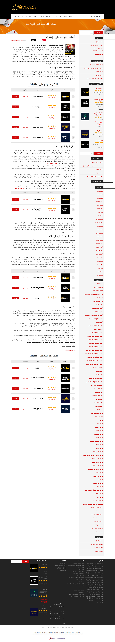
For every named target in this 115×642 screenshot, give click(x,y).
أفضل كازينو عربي (98, 311)
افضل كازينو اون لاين (97, 332)
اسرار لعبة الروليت (98, 329)
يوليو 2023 (100, 226)
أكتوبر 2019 (99, 271)
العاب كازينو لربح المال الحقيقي (94, 381)
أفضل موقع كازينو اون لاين (95, 318)
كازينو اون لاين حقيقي (97, 462)
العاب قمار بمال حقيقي (90, 579)
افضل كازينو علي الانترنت (96, 45)
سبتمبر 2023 (99, 219)
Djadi (22, 40)
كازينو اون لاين (99, 448)
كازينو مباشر (99, 493)
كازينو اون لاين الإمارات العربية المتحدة (93, 455)
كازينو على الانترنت (15, 40)
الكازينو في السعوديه (97, 395)
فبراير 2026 (100, 191)
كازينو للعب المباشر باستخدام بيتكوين (93, 68)
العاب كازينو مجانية (51, 163)
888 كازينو (100, 283)
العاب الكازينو (99, 371)
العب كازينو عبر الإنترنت (97, 385)
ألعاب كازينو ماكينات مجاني (95, 325)
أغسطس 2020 (99, 254)
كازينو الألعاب (99, 71)
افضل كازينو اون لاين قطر (96, 346)
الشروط (44, 627)
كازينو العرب (99, 437)
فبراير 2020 (100, 264)
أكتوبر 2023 (99, 215)
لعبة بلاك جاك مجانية (97, 518)
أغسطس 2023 (99, 222)
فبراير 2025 (100, 198)
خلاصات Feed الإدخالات (97, 544)
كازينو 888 (100, 423)
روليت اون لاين (99, 406)
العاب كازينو (99, 374)
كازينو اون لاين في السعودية (95, 469)
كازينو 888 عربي (98, 427)
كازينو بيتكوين (99, 54)
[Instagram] (94, 16)
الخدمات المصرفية (97, 50)
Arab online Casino (80, 582)
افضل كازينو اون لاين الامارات (95, 336)
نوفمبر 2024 (99, 201)
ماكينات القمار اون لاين (97, 528)
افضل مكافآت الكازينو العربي (95, 357)
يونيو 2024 (100, 205)
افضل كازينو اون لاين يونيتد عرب (94, 350)
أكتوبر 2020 (99, 247)
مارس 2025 (99, 194)
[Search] (92, 16)
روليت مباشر (100, 409)
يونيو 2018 (100, 275)
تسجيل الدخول (99, 540)
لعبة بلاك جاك (99, 511)
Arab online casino (98, 287)
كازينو (101, 420)
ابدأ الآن (15, 96)
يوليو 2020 (100, 257)
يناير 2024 (100, 212)
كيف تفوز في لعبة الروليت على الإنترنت (93, 504)
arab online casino (90, 563)
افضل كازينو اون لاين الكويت (95, 339)
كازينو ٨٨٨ (100, 497)
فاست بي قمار (99, 416)
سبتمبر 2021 (99, 233)
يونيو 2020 (100, 261)
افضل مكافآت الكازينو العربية (95, 360)
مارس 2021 (99, 236)
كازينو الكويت (99, 75)
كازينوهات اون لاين (98, 500)
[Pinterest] (97, 16)
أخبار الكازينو (99, 304)
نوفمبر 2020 (99, 243)
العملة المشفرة (98, 48)
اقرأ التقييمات (51, 97)
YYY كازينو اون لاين (98, 301)
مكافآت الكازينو (98, 532)
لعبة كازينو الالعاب (98, 525)
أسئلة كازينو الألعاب (97, 308)
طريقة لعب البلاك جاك (97, 413)
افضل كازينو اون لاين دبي (96, 343)
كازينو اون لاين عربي (97, 465)
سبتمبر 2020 (99, 250)
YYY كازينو (100, 297)
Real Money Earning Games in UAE (93, 294)
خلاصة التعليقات (98, 547)
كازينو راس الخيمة (98, 476)
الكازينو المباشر (99, 392)
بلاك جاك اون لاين (98, 402)
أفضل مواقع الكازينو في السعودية (94, 315)
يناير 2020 (100, 268)
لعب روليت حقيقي (19, 188)
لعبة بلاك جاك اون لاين (97, 514)
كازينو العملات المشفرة (96, 64)
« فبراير (64, 623)
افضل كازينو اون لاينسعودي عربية (94, 353)
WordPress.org (99, 551)
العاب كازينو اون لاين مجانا (96, 378)
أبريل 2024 (100, 208)
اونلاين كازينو (99, 399)
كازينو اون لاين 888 (98, 451)
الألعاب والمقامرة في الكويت (95, 78)
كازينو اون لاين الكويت (97, 458)
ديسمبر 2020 (99, 240)
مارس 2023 (99, 229)
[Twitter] (99, 16)
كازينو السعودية (98, 434)
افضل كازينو (99, 41)
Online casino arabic (97, 290)
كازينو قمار (100, 486)
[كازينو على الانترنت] (23, 10)
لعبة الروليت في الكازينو (97, 507)
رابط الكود (25, 96)
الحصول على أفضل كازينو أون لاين (94, 364)
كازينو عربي (100, 479)
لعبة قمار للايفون (98, 521)
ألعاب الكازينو (99, 322)
